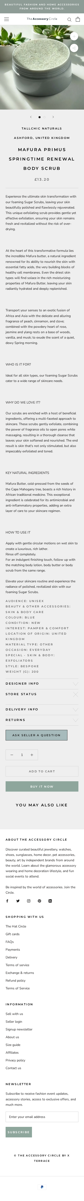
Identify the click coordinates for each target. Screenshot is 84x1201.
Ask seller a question (36, 735)
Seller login (14, 1021)
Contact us (13, 1068)
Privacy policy (15, 1060)
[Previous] (31, 117)
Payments (13, 949)
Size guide (13, 1045)
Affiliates (12, 1052)
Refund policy (15, 980)
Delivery (11, 957)
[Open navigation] (6, 19)
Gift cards (13, 934)
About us (12, 1037)
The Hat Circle (16, 926)
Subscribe (19, 1132)
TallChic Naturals (42, 128)
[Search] (69, 19)
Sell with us (14, 1014)
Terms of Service (18, 988)
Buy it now (42, 786)
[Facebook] (7, 900)
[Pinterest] (39, 900)
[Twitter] (18, 900)
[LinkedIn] (50, 900)
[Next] (53, 117)
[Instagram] (28, 900)
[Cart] (78, 19)
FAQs (10, 942)
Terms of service (17, 965)
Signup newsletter (19, 1029)
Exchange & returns (20, 973)
